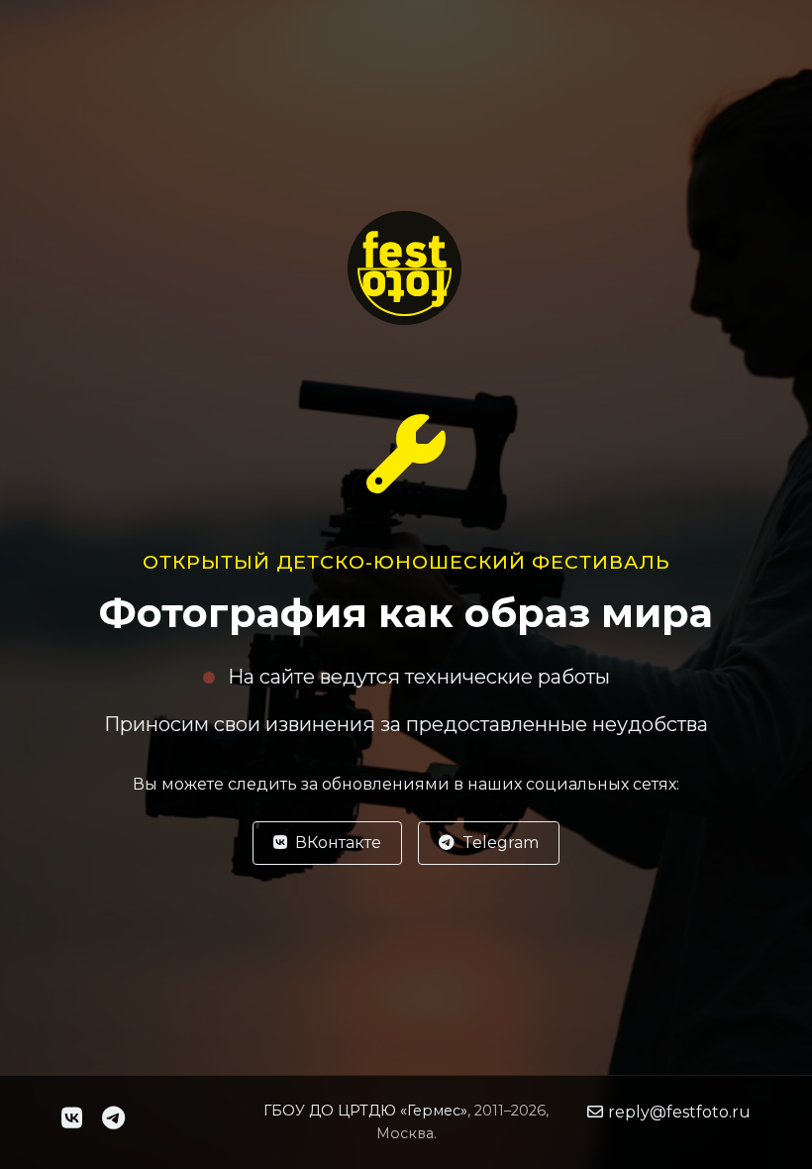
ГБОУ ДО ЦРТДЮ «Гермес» (365, 1110)
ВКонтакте (338, 842)
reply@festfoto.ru (679, 1112)
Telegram (500, 842)
